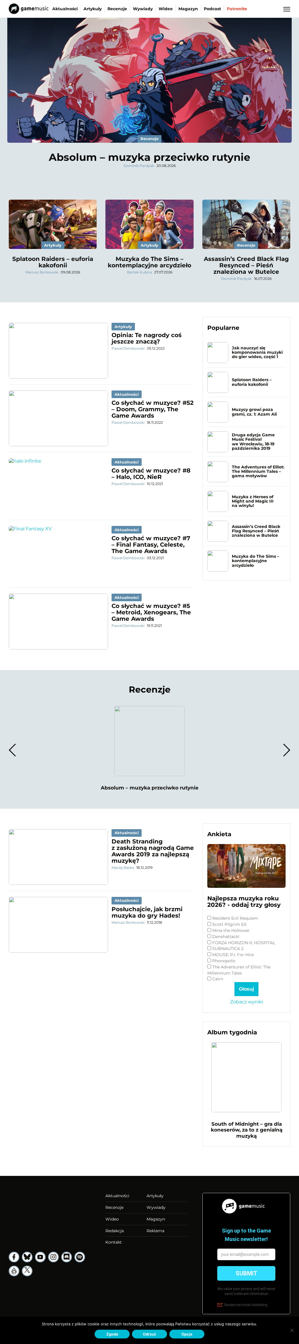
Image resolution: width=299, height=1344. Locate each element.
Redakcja (114, 1230)
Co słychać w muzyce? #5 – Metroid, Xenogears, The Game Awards (151, 612)
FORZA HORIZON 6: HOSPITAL (243, 942)
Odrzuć (149, 1334)
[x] (27, 1270)
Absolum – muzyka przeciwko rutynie (149, 157)
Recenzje (117, 8)
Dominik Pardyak (139, 165)
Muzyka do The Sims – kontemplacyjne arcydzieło (149, 262)
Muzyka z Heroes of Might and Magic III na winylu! (253, 501)
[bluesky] (27, 1257)
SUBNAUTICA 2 (228, 948)
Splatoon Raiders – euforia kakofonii (52, 262)
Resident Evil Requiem (235, 918)
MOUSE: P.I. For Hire (233, 954)
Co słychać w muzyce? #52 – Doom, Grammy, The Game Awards (153, 409)
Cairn (217, 979)
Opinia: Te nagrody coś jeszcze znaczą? (147, 338)
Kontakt (113, 1242)
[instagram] (53, 1257)
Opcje (186, 1334)
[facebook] (14, 1257)
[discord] (66, 1257)
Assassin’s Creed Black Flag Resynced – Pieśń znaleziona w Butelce (246, 265)
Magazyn (188, 8)
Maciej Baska (123, 867)
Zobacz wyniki (246, 1002)
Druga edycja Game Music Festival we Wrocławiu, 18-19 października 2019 (253, 441)
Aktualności (65, 8)
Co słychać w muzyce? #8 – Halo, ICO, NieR (151, 473)
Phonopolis (223, 960)
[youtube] (40, 1257)
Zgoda (112, 1334)
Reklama (155, 1230)
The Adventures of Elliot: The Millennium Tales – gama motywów (258, 471)
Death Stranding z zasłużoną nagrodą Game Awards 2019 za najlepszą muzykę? (153, 851)
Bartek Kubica (139, 272)
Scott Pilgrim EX (229, 924)
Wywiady (143, 8)
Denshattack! (225, 936)
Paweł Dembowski (128, 348)
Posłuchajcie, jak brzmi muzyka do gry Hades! (147, 912)
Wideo (166, 8)
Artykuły (93, 8)
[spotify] (79, 1257)
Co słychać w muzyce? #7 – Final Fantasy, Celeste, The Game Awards (151, 545)
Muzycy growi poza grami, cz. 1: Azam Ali (254, 411)
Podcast (212, 8)
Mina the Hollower (231, 930)
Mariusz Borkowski (41, 272)
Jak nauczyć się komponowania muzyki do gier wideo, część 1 (257, 352)
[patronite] (14, 1270)
